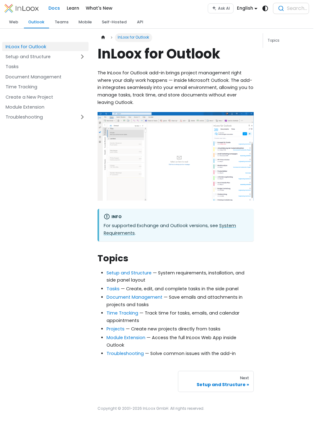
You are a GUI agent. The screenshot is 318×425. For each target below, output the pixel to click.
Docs (54, 8)
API (140, 22)
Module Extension (126, 337)
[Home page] (103, 37)
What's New (99, 8)
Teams (62, 22)
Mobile (85, 22)
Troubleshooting (125, 353)
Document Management (134, 297)
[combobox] (291, 8)
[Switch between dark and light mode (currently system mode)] (265, 8)
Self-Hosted (114, 22)
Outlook (36, 22)
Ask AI (224, 8)
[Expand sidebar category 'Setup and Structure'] (82, 56)
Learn (73, 8)
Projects (116, 329)
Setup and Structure (129, 273)
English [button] (245, 8)
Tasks (113, 289)
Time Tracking (122, 313)
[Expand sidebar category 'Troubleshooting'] (82, 117)
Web (13, 22)
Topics (273, 40)
